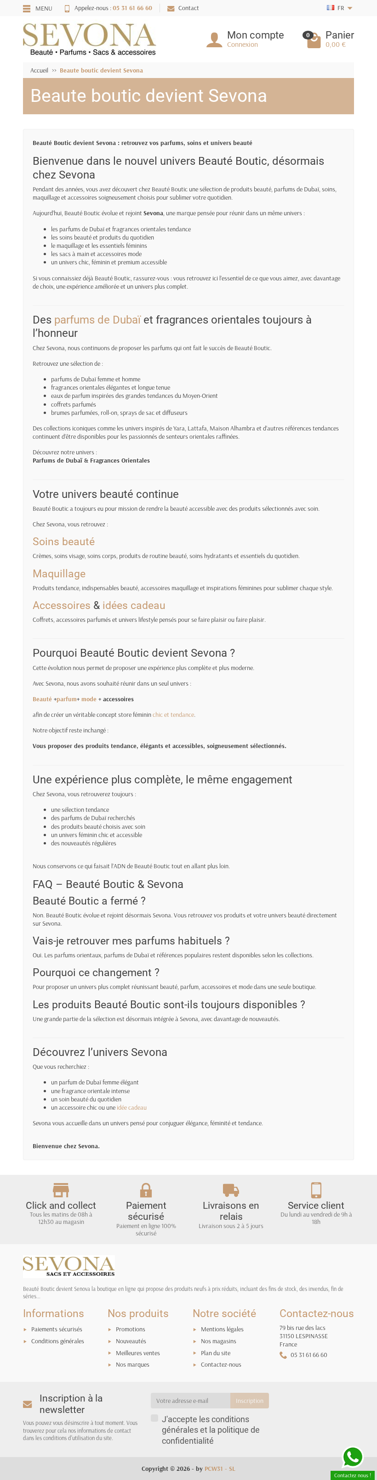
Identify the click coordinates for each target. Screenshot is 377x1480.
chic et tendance (173, 714)
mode (89, 699)
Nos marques (132, 1364)
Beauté (42, 699)
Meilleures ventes (138, 1353)
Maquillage (59, 574)
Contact (188, 8)
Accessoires (62, 605)
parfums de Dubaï (97, 319)
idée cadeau (132, 1107)
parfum (67, 699)
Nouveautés (131, 1341)
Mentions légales (222, 1329)
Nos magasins (218, 1341)
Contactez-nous (221, 1364)
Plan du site (215, 1353)
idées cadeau (134, 605)
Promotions (130, 1329)
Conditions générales (57, 1341)
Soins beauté (64, 542)
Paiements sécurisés (56, 1329)
